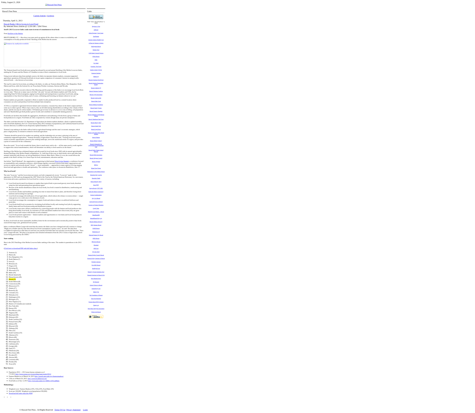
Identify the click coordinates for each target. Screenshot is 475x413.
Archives (50, 16)
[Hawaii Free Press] (53, 5)
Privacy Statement (73, 410)
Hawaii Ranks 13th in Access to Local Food (21, 24)
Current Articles (39, 16)
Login (85, 410)
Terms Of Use (59, 410)
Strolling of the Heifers (15, 33)
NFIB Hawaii (96, 238)
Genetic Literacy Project (96, 70)
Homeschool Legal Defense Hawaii (96, 171)
